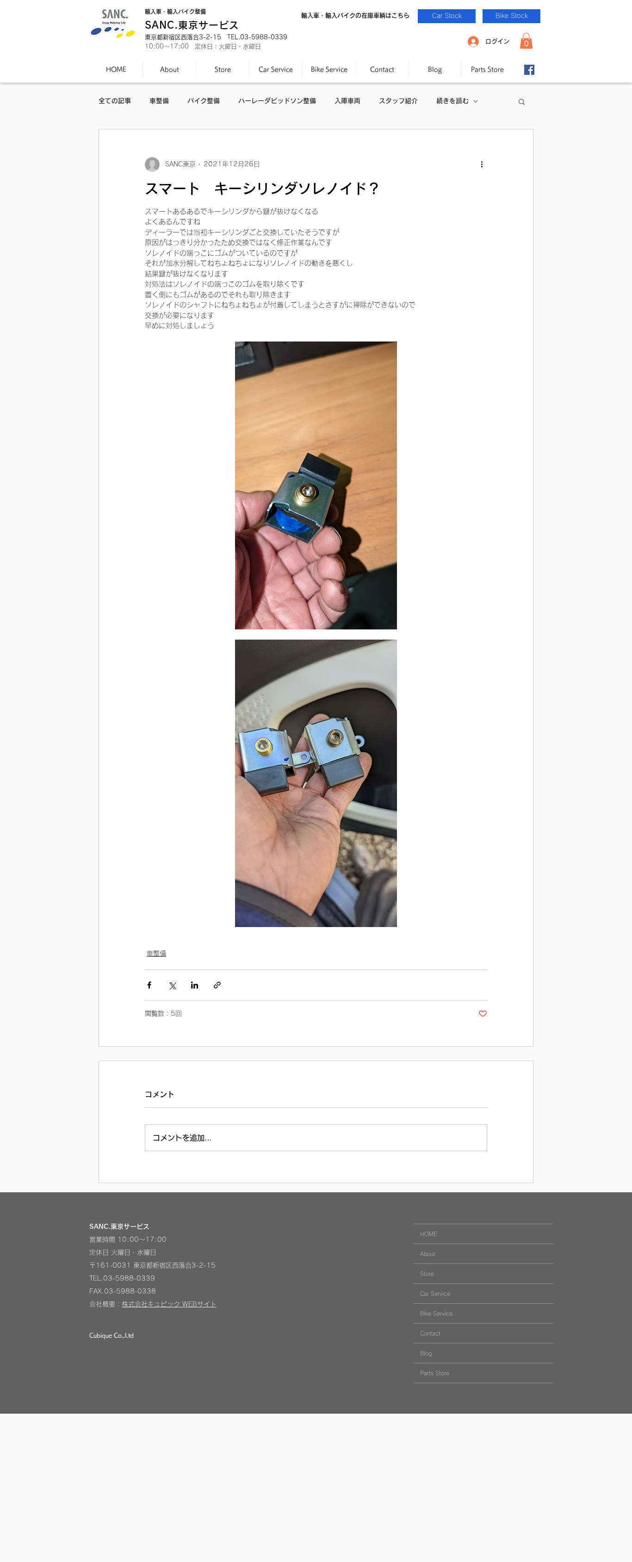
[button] (526, 41)
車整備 (159, 101)
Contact (430, 1333)
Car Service (435, 1293)
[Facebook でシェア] (149, 985)
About (427, 1254)
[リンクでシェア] (217, 985)
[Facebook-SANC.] (529, 70)
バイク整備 (203, 101)
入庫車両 (347, 101)
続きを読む (452, 101)
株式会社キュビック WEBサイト (169, 1304)
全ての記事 (115, 101)
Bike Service (436, 1313)
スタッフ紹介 (398, 101)
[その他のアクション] (481, 164)
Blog (426, 1353)
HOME (428, 1234)
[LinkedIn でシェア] (194, 985)
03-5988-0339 (129, 1278)
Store (427, 1273)
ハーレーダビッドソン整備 (277, 101)
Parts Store (434, 1373)
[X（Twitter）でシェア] (171, 985)
